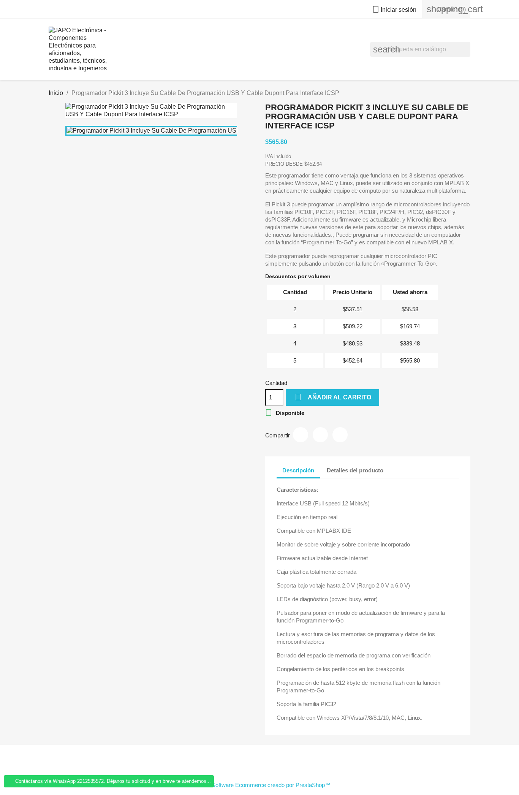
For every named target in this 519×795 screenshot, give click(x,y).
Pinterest (340, 434)
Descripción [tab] (298, 470)
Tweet (320, 434)
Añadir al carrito (333, 397)
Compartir (300, 434)
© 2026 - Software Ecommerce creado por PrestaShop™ (260, 785)
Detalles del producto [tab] (355, 470)
